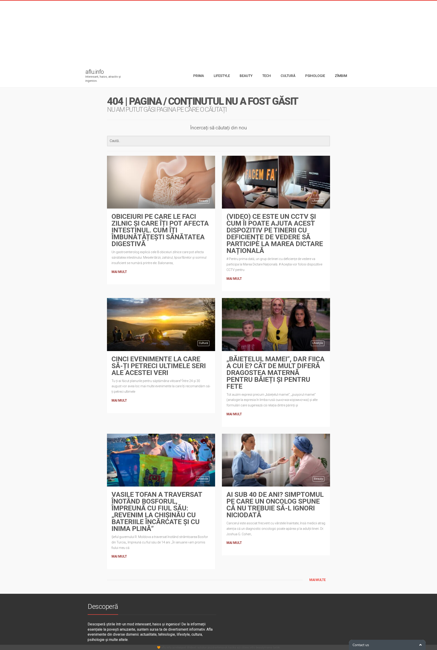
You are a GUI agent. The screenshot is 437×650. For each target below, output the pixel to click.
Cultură (203, 343)
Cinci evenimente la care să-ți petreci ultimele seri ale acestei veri (159, 366)
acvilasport (179, 647)
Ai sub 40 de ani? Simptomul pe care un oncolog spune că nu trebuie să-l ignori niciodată (275, 504)
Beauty (203, 200)
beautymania (264, 647)
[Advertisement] (218, 32)
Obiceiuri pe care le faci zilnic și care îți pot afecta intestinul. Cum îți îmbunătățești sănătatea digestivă (160, 230)
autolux (202, 647)
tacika (232, 647)
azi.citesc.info (246, 647)
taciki (276, 647)
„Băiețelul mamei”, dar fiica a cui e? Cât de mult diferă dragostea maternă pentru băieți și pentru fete (275, 372)
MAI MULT (119, 272)
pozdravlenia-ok (217, 647)
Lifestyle (317, 200)
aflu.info (166, 647)
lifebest (191, 647)
